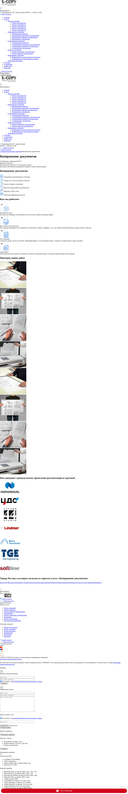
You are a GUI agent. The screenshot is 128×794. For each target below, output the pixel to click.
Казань (26, 582)
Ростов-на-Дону (81, 582)
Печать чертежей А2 (19, 26)
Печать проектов (10, 610)
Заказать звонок (6, 75)
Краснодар (33, 582)
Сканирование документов (21, 48)
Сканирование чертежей (16, 41)
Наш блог (7, 68)
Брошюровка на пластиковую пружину (25, 59)
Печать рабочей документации (22, 53)
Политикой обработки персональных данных (26, 681)
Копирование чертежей (16, 32)
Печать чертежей (14, 21)
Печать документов (14, 50)
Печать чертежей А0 (19, 23)
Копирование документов (21, 39)
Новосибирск (62, 582)
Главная (6, 17)
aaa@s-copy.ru (6, 14)
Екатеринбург (19, 582)
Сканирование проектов (20, 43)
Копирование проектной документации (25, 35)
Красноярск (41, 582)
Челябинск (98, 582)
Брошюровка (8, 613)
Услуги (6, 19)
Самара (89, 582)
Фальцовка (8, 617)
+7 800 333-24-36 (6, 71)
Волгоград (4, 582)
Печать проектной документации (23, 52)
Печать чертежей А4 (19, 30)
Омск (69, 582)
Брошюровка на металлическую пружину (26, 57)
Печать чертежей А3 (19, 28)
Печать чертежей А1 (19, 25)
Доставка (7, 62)
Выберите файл (5, 727)
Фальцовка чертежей (15, 61)
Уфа (93, 582)
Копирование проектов (20, 34)
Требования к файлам (7, 734)
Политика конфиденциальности (11, 659)
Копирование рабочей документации (24, 37)
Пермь (73, 582)
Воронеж (11, 582)
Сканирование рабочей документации (25, 46)
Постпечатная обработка (12, 620)
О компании (8, 64)
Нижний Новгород (51, 582)
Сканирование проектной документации (26, 44)
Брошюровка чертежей (16, 55)
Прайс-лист (8, 66)
